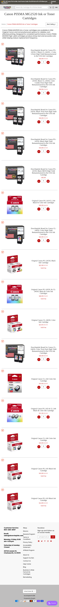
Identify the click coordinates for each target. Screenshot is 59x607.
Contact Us (27, 561)
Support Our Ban (28, 558)
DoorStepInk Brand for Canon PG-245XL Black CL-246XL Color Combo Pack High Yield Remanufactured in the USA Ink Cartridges (43, 83)
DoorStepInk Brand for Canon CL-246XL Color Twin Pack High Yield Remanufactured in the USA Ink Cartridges (43, 350)
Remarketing (27, 577)
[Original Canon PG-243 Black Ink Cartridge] (15, 502)
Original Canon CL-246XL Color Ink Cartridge (43, 321)
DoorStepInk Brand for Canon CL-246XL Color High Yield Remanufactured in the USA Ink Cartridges (43, 231)
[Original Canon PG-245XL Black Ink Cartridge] (15, 264)
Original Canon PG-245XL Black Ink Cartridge (43, 262)
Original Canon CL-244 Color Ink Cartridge (43, 380)
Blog (24, 567)
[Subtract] (38, 62)
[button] (50, 7)
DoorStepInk (27, 595)
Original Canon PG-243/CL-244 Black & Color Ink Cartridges (43, 202)
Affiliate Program (28, 550)
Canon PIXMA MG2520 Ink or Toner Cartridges (22, 24)
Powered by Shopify (29, 598)
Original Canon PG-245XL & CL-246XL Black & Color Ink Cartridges (43, 291)
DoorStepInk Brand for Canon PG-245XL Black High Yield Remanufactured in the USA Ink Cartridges (43, 142)
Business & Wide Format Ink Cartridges (28, 572)
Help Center (27, 564)
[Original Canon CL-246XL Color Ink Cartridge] (15, 324)
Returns (25, 531)
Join (53, 537)
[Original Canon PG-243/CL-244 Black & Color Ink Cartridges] (15, 205)
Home (4, 24)
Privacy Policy (27, 542)
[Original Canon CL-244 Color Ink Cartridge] (15, 383)
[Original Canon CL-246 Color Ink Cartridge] (15, 442)
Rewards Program (29, 534)
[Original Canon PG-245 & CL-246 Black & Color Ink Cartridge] (15, 413)
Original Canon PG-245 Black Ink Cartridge (43, 470)
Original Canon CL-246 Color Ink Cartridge (43, 439)
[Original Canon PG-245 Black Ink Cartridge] (15, 472)
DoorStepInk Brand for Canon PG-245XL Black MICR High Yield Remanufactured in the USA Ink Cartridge (43, 172)
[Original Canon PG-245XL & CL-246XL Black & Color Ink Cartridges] (15, 294)
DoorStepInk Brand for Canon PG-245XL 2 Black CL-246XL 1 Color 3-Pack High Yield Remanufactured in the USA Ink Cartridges (43, 53)
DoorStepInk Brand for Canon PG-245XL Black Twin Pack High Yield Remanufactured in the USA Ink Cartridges (43, 112)
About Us (26, 555)
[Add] (48, 62)
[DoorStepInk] (7, 7)
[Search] (48, 7)
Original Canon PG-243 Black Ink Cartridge (43, 499)
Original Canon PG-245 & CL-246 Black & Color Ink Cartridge (43, 410)
